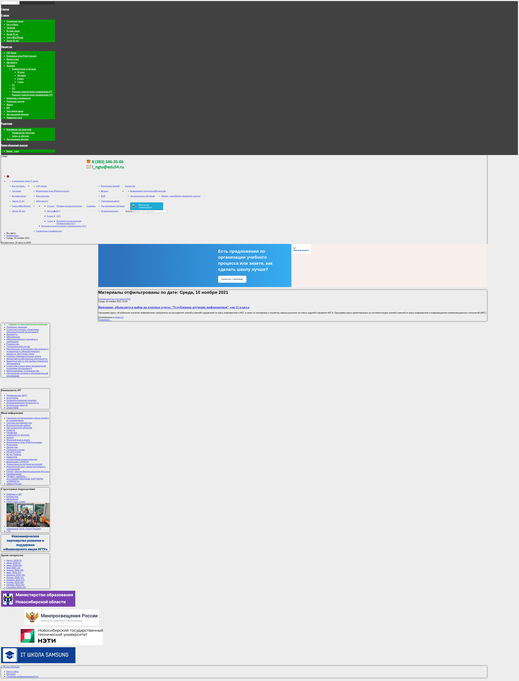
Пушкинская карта (14, 117)
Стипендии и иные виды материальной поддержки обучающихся (26, 367)
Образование (13, 337)
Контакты (11, 674)
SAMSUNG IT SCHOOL (18, 435)
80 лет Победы (13, 454)
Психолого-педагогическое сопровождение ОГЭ (32, 94)
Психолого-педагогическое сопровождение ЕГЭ (32, 91)
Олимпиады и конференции (18, 98)
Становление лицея (15, 21)
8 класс (20, 78)
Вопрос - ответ (12, 151)
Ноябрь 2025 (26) (15, 582)
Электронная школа (14, 111)
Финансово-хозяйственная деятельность (26, 359)
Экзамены (10, 65)
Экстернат (21, 75)
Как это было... (12, 24)
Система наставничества (19, 423)
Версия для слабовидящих (145, 206)
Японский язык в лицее (18, 440)
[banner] (105, 171)
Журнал (9, 104)
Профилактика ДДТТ (16, 395)
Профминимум (13, 474)
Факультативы (12, 59)
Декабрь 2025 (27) (15, 580)
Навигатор (11, 457)
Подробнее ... (105, 320)
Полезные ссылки (15, 450)
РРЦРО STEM (13, 452)
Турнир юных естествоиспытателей (24, 464)
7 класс (20, 82)
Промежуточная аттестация (24, 69)
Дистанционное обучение (17, 114)
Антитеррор (12, 398)
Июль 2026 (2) (13, 563)
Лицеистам (6, 47)
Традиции (10, 27)
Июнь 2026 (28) (14, 565)
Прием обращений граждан (14, 145)
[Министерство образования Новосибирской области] (38, 606)
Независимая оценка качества (21, 459)
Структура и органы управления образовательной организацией (22, 330)
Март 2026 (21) (13, 573)
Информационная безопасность (22, 403)
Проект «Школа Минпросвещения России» (27, 471)
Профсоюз (11, 433)
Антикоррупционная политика (21, 400)
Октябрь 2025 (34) (15, 585)
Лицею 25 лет (12, 34)
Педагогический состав (18, 346)
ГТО (8, 531)
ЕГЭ (13, 85)
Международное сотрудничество (22, 371)
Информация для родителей (18, 129)
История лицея (13, 31)
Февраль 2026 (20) (15, 575)
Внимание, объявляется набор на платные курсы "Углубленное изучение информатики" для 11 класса (173, 307)
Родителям (6, 123)
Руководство (12, 344)
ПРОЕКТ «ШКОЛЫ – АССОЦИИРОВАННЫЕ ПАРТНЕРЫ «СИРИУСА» (24, 478)
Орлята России (13, 484)
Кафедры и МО (14, 494)
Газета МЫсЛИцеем (14, 37)
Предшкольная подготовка (23, 132)
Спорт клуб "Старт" (16, 501)
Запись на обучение (20, 136)
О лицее (5, 15)
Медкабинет (12, 499)
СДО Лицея (11, 52)
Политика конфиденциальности (22, 676)
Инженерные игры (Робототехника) (21, 56)
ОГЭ (13, 88)
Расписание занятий (15, 101)
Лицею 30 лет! (12, 40)
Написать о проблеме (232, 279)
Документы (12, 334)
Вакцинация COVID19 (17, 462)
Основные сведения (16, 327)
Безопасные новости (17, 405)
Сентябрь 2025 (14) (16, 587)
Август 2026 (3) (14, 560)
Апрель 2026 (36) (15, 570)
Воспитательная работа (18, 425)
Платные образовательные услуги (23, 356)
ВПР (8, 107)
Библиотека (12, 497)
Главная (5, 9)
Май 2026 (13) (13, 568)
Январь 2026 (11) (15, 577)
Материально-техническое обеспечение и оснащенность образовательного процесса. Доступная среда (27, 351)
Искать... (130, 211)
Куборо (10, 437)
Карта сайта (12, 671)
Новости (119, 317)
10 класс (21, 72)
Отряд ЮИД (12, 408)
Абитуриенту (11, 62)
